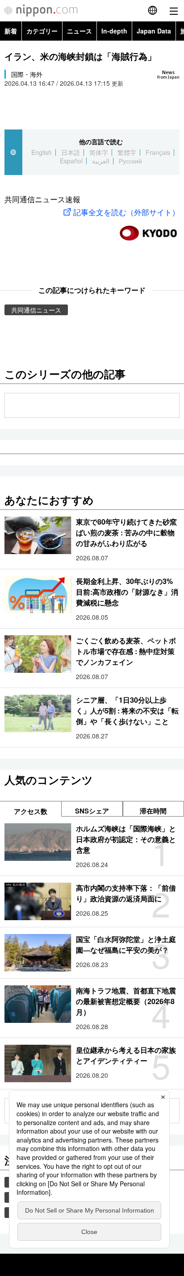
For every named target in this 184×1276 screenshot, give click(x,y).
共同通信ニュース (36, 309)
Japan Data (154, 30)
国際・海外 (26, 74)
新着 (10, 30)
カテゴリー (42, 30)
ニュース (79, 30)
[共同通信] (148, 229)
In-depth (114, 30)
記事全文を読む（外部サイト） (126, 211)
